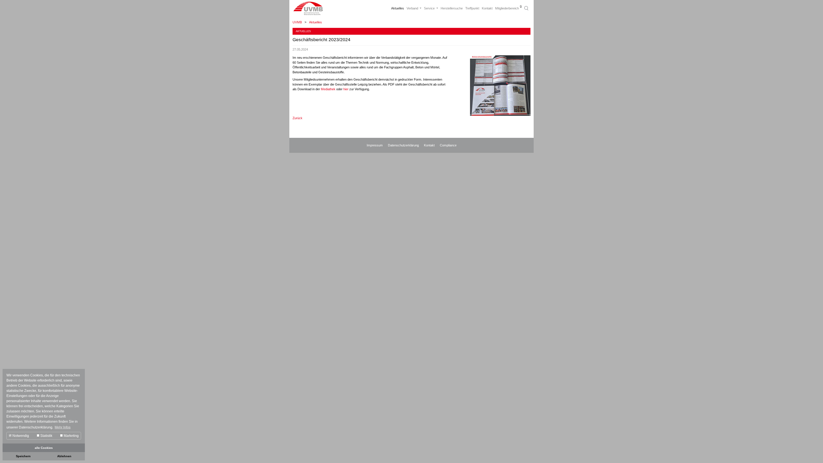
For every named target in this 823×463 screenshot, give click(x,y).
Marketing (71, 435)
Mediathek (328, 89)
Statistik (45, 435)
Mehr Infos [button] (63, 427)
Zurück (297, 118)
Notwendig (20, 435)
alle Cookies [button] (44, 447)
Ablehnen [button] (64, 456)
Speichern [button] (23, 456)
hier (346, 89)
